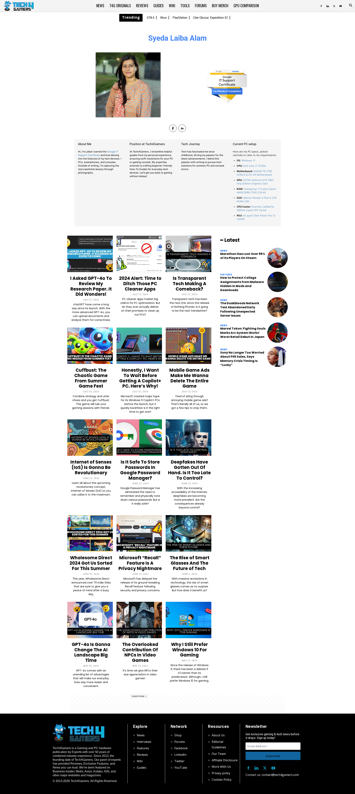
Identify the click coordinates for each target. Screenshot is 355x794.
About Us (218, 735)
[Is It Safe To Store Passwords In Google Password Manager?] (139, 437)
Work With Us (221, 767)
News (100, 5)
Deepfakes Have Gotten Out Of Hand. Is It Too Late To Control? (189, 470)
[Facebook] (321, 5)
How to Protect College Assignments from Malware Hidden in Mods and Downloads (242, 284)
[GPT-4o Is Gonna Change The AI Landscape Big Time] (90, 620)
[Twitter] (334, 5)
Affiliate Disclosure (225, 760)
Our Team (219, 754)
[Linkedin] (327, 5)
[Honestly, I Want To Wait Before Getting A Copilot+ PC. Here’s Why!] (139, 346)
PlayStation (180, 17)
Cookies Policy (221, 780)
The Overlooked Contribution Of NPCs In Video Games (140, 652)
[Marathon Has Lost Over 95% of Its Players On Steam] (277, 258)
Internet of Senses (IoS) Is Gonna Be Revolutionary (90, 467)
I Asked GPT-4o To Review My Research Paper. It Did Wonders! (91, 286)
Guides (158, 5)
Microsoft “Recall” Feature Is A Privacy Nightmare (140, 563)
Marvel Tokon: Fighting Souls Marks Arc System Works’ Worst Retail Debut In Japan (243, 332)
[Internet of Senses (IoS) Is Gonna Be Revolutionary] (90, 437)
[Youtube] (340, 5)
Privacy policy (221, 773)
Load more (138, 696)
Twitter (179, 761)
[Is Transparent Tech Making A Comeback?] (188, 254)
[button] (350, 6)
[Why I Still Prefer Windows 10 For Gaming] (188, 620)
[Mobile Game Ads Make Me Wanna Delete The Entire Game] (188, 346)
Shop (178, 735)
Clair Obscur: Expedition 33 (210, 17)
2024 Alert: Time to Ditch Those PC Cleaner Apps (140, 283)
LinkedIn (180, 755)
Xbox (163, 17)
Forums (201, 5)
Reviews (142, 5)
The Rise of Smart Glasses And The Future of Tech (189, 563)
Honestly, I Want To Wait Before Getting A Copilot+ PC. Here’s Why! (140, 378)
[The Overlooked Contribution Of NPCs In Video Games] (139, 620)
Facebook (181, 748)
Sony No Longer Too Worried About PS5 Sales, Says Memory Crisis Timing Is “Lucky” (242, 358)
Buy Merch (220, 5)
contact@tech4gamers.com (280, 775)
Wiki (172, 5)
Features (226, 275)
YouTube (180, 768)
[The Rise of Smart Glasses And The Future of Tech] (188, 533)
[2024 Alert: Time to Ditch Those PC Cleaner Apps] (139, 254)
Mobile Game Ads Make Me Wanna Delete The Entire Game (189, 378)
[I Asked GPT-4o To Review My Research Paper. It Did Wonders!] (90, 254)
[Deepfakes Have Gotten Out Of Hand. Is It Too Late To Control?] (188, 437)
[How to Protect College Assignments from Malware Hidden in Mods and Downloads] (277, 282)
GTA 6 (150, 17)
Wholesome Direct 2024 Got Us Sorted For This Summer (91, 563)
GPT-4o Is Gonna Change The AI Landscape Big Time (91, 652)
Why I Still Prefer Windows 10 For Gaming (189, 649)
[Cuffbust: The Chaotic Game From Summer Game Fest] (90, 346)
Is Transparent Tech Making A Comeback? (189, 283)
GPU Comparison (246, 5)
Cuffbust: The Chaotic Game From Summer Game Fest (91, 378)
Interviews (144, 742)
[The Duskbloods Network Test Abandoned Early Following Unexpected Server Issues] (277, 307)
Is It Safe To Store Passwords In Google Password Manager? (140, 470)
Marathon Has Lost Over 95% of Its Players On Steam (242, 256)
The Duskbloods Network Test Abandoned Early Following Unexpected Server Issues (239, 309)
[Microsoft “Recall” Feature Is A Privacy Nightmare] (139, 533)
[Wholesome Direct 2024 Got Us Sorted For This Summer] (90, 533)
